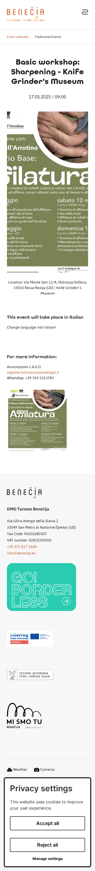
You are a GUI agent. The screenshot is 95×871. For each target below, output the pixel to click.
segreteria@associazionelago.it (33, 372)
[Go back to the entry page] (25, 14)
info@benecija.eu (21, 552)
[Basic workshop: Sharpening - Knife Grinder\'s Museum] (47, 192)
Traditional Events (48, 36)
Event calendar (18, 36)
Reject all (47, 845)
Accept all (47, 823)
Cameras (47, 769)
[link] (41, 587)
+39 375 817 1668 (22, 546)
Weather (19, 769)
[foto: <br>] (47, 420)
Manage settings (48, 859)
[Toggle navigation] (85, 11)
